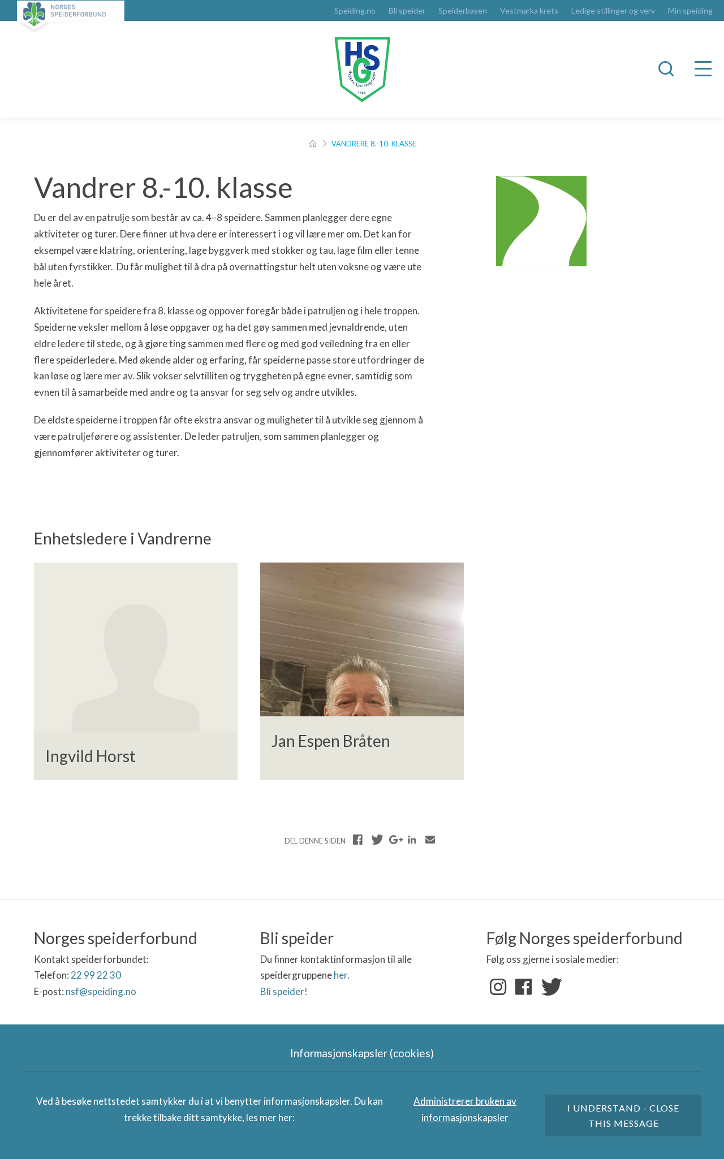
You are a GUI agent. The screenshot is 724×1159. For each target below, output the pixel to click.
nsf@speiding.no (101, 991)
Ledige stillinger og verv (613, 11)
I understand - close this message (623, 1115)
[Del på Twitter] (376, 839)
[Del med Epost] (430, 839)
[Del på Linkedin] (412, 839)
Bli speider (407, 11)
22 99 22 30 (96, 975)
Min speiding (690, 11)
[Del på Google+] (394, 839)
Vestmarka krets (529, 11)
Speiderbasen (462, 11)
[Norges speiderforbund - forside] (70, 17)
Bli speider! (284, 991)
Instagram (498, 987)
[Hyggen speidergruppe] (362, 69)
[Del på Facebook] (358, 839)
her (340, 975)
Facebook (524, 987)
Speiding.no (355, 11)
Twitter (549, 987)
